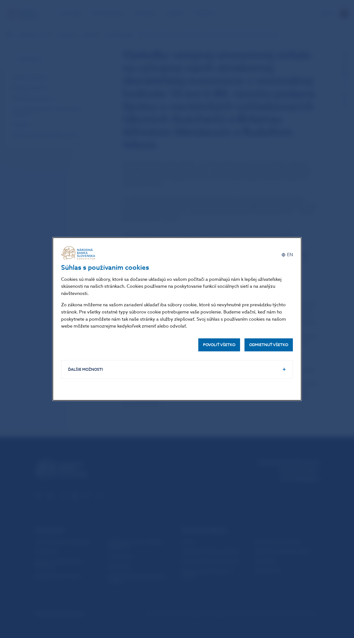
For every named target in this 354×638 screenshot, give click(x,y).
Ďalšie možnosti (85, 369)
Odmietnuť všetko (268, 345)
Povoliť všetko (219, 345)
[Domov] (79, 253)
